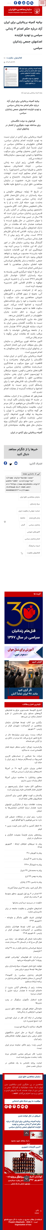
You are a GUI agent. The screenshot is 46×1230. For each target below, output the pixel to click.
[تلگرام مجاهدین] (28, 3)
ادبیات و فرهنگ (34, 546)
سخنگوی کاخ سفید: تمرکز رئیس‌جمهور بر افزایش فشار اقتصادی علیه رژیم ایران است (23, 788)
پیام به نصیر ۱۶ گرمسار (33, 859)
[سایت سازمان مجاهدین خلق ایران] (23, 11)
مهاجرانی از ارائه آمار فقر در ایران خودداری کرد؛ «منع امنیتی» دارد (23, 1019)
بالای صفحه (37, 1211)
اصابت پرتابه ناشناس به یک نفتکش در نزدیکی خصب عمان (23, 1064)
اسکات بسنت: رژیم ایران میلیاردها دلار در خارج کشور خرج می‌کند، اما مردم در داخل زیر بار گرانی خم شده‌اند (23, 738)
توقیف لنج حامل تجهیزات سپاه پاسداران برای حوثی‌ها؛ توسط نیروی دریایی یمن (23, 968)
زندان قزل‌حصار (34, 518)
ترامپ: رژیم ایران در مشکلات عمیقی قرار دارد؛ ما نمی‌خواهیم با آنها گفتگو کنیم (23, 818)
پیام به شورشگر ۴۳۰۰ (33, 864)
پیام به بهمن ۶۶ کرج (33, 876)
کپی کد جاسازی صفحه (31, 473)
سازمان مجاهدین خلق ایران (30, 497)
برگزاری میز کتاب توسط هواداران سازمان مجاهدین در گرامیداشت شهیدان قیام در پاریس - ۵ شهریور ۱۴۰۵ (23, 930)
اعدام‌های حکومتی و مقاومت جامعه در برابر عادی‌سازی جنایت (23, 910)
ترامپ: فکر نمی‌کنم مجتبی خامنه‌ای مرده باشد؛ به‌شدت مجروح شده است (23, 1055)
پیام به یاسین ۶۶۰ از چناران (31, 882)
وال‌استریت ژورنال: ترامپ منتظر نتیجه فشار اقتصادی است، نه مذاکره (23, 749)
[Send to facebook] (5, 463)
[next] (26, 1179)
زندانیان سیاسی (34, 525)
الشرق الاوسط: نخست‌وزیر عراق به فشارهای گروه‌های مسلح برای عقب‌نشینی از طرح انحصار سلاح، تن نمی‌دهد (23, 713)
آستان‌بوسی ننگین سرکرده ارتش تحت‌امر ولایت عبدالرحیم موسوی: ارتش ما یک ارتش (19, 1180)
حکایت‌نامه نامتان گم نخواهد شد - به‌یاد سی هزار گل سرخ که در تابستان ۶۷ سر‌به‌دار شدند (23, 940)
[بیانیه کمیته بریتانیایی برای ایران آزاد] (23, 77)
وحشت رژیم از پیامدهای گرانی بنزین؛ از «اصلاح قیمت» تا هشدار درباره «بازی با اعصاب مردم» (23, 991)
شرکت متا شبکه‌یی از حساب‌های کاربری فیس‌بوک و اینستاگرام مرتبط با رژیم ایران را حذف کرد (23, 759)
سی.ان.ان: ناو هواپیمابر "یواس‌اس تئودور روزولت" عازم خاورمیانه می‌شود (23, 959)
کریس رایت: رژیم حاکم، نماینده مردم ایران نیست (23, 1046)
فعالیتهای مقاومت (14, 58)
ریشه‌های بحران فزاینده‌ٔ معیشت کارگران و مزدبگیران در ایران (23, 836)
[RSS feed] (31, 3)
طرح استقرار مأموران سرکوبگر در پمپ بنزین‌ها (23, 1001)
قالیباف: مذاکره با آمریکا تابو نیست (28, 1027)
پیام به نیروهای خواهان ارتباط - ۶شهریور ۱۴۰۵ (23, 845)
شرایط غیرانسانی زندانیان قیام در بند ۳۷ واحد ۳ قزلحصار (23, 949)
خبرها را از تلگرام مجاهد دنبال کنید (23, 452)
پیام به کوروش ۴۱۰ (34, 853)
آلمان (23, 525)
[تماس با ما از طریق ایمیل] (22, 1107)
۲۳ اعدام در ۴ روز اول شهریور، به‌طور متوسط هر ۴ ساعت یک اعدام (23, 895)
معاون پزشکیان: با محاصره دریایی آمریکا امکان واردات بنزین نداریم (23, 779)
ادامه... (15, 1093)
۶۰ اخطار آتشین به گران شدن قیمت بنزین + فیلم (23, 827)
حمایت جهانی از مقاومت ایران (29, 511)
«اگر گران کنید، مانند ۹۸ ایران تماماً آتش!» (25, 888)
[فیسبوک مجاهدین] (15, 3)
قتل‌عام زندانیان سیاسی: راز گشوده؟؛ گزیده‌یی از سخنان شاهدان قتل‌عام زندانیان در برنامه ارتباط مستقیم (23, 978)
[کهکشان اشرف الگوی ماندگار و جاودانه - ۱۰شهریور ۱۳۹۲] (23, 1162)
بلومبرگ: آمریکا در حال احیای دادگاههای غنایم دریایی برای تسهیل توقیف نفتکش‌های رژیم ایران (23, 1036)
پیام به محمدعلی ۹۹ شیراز (31, 870)
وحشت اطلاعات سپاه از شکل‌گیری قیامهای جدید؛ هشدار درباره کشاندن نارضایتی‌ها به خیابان (23, 808)
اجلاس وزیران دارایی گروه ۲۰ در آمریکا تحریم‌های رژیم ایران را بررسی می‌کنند (23, 770)
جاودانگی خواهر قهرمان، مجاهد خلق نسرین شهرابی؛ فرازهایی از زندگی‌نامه (23, 1010)
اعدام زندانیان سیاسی (32, 539)
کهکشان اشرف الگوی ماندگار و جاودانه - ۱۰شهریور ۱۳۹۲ (23, 919)
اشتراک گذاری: (35, 464)
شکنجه (22, 518)
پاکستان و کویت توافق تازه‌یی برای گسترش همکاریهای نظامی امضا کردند (23, 797)
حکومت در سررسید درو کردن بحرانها (27, 902)
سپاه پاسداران (35, 504)
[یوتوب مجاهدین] (23, 3)
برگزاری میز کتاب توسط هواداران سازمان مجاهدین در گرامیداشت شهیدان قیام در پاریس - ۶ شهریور (23, 726)
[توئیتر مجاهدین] (19, 3)
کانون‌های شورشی (33, 532)
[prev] (26, 1133)
